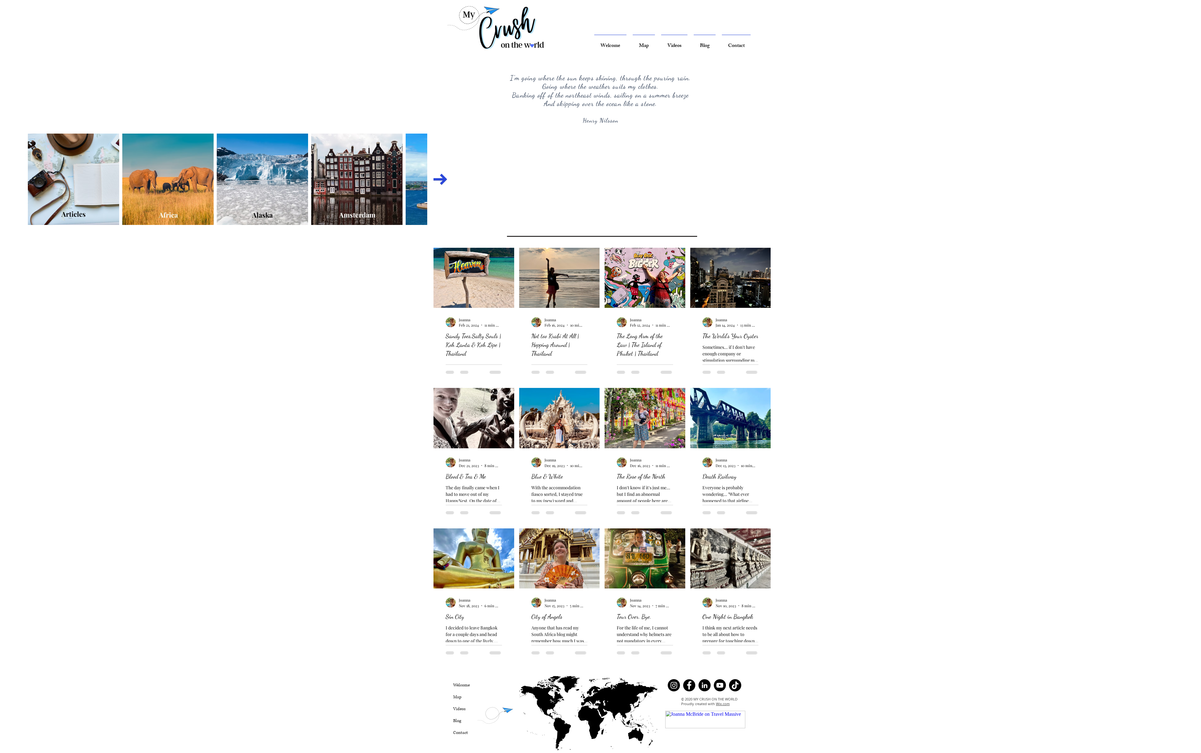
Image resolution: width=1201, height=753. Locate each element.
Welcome (461, 699)
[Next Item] (440, 179)
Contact (460, 747)
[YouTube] (720, 700)
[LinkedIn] (704, 700)
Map (457, 711)
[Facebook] (689, 700)
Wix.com (723, 718)
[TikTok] (735, 700)
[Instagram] (674, 700)
